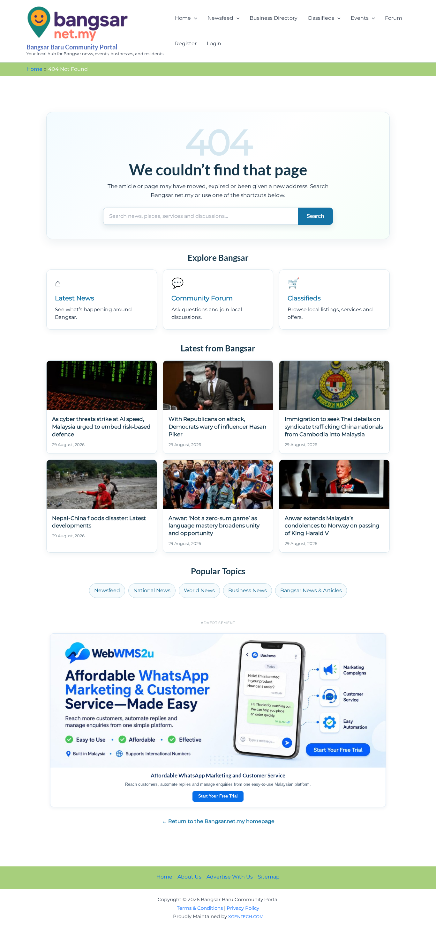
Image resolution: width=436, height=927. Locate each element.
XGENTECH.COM (245, 916)
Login (214, 43)
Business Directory (273, 18)
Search (315, 216)
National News (151, 590)
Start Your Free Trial (218, 796)
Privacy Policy (243, 908)
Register (186, 43)
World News (199, 590)
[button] (194, 18)
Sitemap (269, 877)
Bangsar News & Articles (311, 590)
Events (360, 18)
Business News (247, 590)
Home (183, 18)
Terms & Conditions (200, 908)
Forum (393, 18)
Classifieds (321, 18)
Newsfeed (220, 18)
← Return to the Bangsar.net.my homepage (218, 821)
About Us (189, 877)
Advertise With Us (230, 877)
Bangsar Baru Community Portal (71, 47)
